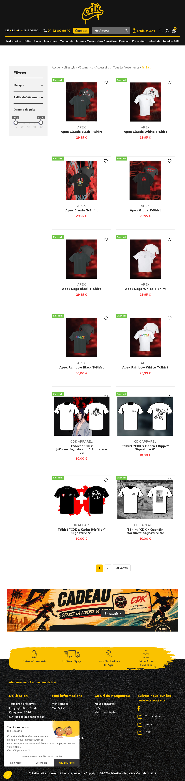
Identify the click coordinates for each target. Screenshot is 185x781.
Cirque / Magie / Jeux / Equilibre (96, 41)
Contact (81, 30)
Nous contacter (105, 703)
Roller (27, 41)
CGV (97, 708)
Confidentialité (146, 773)
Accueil (56, 67)
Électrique (50, 41)
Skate (38, 41)
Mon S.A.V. (58, 708)
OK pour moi (67, 762)
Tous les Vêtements (126, 67)
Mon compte (60, 703)
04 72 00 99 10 (58, 31)
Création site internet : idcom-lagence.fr (56, 773)
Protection (139, 41)
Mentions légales (106, 712)
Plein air (124, 41)
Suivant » (121, 568)
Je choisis (41, 762)
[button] (7, 774)
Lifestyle (154, 41)
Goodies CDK (171, 41)
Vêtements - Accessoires (94, 67)
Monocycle (66, 41)
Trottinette (13, 41)
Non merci (16, 762)
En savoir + (112, 613)
